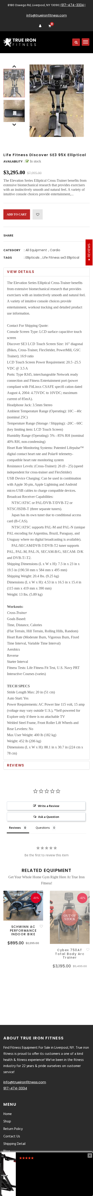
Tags (7, 257)
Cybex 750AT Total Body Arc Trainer (69, 954)
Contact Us (11, 1136)
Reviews (15, 765)
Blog (6, 1151)
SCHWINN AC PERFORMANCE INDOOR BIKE (23, 930)
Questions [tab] (43, 828)
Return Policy (13, 1129)
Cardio (55, 250)
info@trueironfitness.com (46, 15)
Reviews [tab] (15, 828)
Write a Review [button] (48, 806)
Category (11, 250)
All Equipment (36, 250)
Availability (13, 161)
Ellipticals (33, 257)
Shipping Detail (14, 1144)
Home (7, 1114)
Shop (7, 1121)
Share (8, 235)
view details (20, 271)
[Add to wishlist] (38, 214)
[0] (49, 26)
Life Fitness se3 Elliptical (60, 257)
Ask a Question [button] (48, 817)
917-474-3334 (72, 5)
